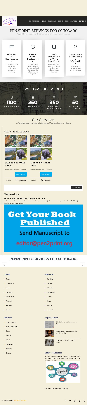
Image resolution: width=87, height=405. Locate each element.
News (49, 301)
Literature (9, 292)
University (50, 310)
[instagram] (84, 401)
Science (8, 310)
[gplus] (75, 401)
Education (50, 288)
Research (9, 301)
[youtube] (79, 401)
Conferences (34, 21)
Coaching (50, 279)
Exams (8, 288)
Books (60, 21)
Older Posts (77, 188)
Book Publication (12, 326)
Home (44, 21)
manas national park (13, 169)
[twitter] (70, 401)
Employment (51, 292)
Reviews (82, 21)
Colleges (50, 283)
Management (10, 297)
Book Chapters (71, 21)
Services (8, 353)
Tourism (24, 169)
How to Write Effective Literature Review (24, 198)
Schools (49, 305)
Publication (9, 344)
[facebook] (65, 401)
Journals (52, 21)
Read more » (20, 174)
